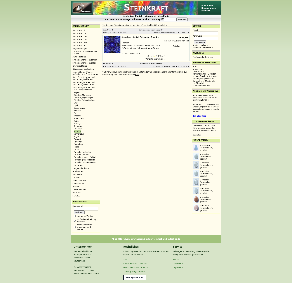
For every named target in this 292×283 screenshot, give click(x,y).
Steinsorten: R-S (80, 42)
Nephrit (77, 92)
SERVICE (76, 195)
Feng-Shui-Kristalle (81, 168)
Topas (76, 147)
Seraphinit (78, 126)
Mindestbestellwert (201, 85)
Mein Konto (163, 16)
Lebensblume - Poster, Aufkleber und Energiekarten (86, 73)
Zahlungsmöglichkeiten (203, 78)
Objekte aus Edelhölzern (83, 69)
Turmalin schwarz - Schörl (85, 157)
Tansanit (77, 139)
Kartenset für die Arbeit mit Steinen (85, 52)
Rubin (76, 121)
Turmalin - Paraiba (81, 154)
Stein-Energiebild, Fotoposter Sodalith (140, 37)
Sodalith (163, 25)
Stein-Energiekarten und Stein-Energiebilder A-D (84, 78)
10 (118, 33)
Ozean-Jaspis (79, 108)
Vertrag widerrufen (135, 277)
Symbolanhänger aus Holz (84, 62)
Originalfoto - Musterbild (204, 81)
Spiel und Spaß (79, 189)
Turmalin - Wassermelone (85, 162)
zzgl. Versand (183, 40)
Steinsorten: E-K (80, 36)
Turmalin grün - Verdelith (84, 159)
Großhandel (198, 83)
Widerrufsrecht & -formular (205, 76)
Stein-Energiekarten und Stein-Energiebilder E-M (84, 83)
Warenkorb (150, 16)
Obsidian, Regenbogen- (83, 97)
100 (125, 33)
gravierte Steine (80, 65)
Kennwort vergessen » (203, 47)
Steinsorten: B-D (80, 33)
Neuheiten (128, 16)
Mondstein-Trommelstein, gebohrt (206, 156)
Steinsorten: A (79, 30)
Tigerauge (78, 141)
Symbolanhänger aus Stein (85, 59)
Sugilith (77, 136)
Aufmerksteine (79, 56)
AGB (194, 66)
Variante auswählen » (155, 58)
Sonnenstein (79, 134)
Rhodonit (77, 115)
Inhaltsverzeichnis (141, 19)
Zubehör (76, 177)
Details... (176, 46)
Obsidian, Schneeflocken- (84, 100)
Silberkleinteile (79, 180)
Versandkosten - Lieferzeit (204, 73)
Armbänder (78, 171)
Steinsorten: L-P (80, 39)
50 (123, 33)
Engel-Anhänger (80, 48)
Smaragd (78, 128)
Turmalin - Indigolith (82, 152)
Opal (76, 105)
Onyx (76, 102)
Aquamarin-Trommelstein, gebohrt (206, 147)
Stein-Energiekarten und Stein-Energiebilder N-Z (84, 88)
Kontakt (139, 16)
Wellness (76, 192)
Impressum (198, 69)
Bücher (76, 186)
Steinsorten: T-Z (80, 45)
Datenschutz (198, 71)
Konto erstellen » (200, 45)
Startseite (110, 19)
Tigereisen (78, 144)
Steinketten (78, 174)
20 (121, 33)
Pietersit (77, 110)
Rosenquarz (79, 118)
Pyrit (76, 113)
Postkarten (78, 165)
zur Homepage (123, 19)
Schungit (77, 123)
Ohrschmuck (78, 183)
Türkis (76, 149)
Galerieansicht (144, 30)
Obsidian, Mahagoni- (82, 95)
